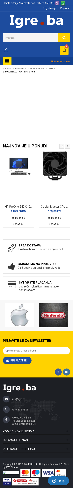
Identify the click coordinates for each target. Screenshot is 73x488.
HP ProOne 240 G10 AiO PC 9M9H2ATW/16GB (19, 206)
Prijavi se (65, 8)
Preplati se (19, 360)
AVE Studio (12, 467)
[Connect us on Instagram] (66, 372)
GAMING (19, 68)
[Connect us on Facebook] (58, 372)
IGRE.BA (33, 464)
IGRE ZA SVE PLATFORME (40, 68)
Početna (7, 68)
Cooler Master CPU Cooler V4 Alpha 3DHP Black (55, 206)
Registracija (49, 8)
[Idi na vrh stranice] (66, 469)
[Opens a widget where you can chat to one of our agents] (58, 481)
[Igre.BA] (36, 21)
